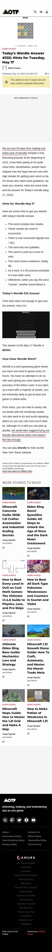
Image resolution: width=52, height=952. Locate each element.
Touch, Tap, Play (26, 912)
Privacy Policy (9, 844)
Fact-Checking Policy (13, 840)
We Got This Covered (26, 887)
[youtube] (33, 820)
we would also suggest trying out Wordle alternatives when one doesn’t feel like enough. (25, 435)
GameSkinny (26, 899)
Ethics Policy (34, 836)
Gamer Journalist (26, 895)
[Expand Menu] (41, 12)
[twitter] (19, 820)
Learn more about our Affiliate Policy (17, 471)
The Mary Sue (26, 907)
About (5, 832)
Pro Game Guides (26, 863)
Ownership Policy (37, 840)
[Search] (35, 12)
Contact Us (34, 832)
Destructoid (26, 891)
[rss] (5, 820)
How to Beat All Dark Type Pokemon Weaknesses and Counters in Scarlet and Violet (38, 592)
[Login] (47, 12)
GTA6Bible (26, 924)
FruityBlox (26, 916)
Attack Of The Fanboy (26, 875)
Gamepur (26, 871)
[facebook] (26, 820)
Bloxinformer (26, 920)
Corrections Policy (11, 836)
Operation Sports (26, 903)
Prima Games (26, 879)
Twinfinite (26, 867)
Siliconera (26, 883)
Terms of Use (34, 844)
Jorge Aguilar (8, 540)
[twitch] (12, 820)
